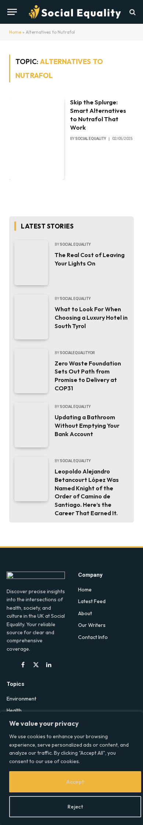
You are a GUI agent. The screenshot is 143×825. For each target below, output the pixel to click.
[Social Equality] (75, 12)
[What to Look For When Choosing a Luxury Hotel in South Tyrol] (31, 316)
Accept (75, 781)
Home (15, 32)
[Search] (132, 12)
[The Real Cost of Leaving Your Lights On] (31, 262)
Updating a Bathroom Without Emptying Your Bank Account (87, 425)
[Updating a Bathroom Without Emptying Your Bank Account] (31, 424)
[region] (71, 768)
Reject (75, 806)
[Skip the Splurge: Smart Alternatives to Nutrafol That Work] (36, 138)
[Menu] (12, 12)
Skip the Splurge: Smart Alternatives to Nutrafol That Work (98, 114)
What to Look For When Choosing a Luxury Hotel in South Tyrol (91, 317)
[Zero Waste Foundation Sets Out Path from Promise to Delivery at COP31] (31, 371)
